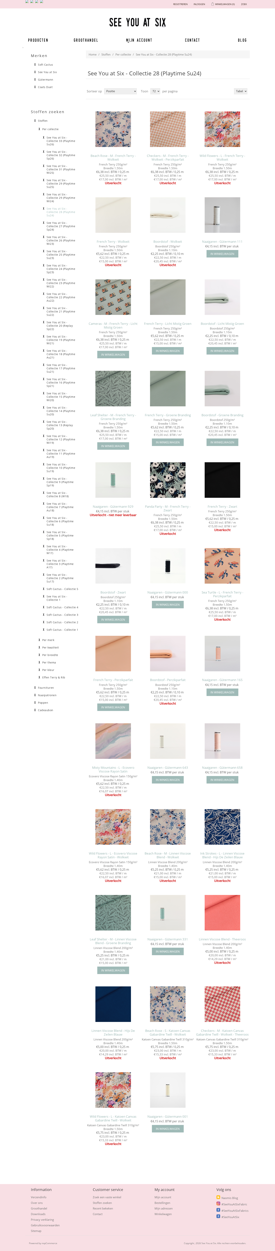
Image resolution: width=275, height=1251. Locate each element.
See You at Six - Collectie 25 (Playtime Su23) (61, 255)
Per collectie (123, 54)
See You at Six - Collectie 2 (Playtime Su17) (60, 578)
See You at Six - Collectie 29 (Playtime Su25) (61, 184)
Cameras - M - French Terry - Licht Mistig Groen (113, 325)
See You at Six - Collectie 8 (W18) (58, 494)
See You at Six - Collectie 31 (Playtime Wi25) (61, 169)
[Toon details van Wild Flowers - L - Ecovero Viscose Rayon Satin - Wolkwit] (113, 827)
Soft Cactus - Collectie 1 (62, 629)
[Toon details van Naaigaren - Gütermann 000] (167, 565)
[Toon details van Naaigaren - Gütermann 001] (167, 1090)
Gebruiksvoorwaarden (45, 1225)
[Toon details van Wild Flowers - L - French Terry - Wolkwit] (222, 129)
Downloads (38, 1214)
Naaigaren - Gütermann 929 (113, 506)
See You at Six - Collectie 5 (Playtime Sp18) (60, 536)
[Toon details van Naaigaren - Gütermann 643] (167, 741)
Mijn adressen (164, 1208)
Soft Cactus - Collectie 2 (62, 622)
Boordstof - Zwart (113, 592)
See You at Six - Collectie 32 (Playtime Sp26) (61, 155)
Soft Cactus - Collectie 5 (62, 589)
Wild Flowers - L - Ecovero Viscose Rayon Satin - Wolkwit (113, 855)
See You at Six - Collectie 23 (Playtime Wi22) (61, 283)
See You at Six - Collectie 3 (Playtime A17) (60, 564)
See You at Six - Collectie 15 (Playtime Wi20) (61, 397)
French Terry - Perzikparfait (113, 680)
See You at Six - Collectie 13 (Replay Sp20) (60, 425)
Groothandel (86, 40)
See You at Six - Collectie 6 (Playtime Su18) (60, 521)
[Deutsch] (42, 3)
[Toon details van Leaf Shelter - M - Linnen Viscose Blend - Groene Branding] (113, 912)
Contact (192, 40)
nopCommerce (49, 1243)
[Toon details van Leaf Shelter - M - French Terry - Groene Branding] (113, 388)
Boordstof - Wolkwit (167, 241)
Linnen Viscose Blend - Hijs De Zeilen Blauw (113, 1033)
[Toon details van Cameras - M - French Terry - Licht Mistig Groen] (113, 297)
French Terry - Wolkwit (113, 241)
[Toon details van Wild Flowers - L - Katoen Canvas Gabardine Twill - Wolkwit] (113, 1090)
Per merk (48, 640)
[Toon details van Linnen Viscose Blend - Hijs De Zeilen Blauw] (113, 1004)
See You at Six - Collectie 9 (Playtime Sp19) (60, 482)
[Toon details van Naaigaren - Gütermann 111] (222, 215)
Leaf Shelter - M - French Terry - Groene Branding (113, 417)
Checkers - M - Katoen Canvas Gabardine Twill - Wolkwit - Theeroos (222, 1033)
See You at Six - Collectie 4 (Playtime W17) (60, 550)
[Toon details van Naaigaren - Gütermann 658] (222, 741)
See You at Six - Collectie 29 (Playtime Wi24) (61, 198)
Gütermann (45, 79)
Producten (37, 40)
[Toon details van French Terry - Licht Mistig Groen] (167, 297)
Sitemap (36, 1231)
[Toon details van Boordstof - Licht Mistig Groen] (222, 297)
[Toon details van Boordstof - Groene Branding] (222, 388)
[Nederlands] (32, 3)
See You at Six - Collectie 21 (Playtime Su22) (61, 311)
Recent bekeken (103, 1208)
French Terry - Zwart (222, 506)
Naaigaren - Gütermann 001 (167, 1116)
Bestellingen (162, 1203)
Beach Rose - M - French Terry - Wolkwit (113, 158)
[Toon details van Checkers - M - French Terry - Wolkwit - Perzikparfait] (167, 129)
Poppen (43, 702)
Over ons (37, 1203)
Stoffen (106, 54)
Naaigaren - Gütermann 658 (222, 767)
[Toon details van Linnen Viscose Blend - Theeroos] (222, 912)
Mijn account (139, 40)
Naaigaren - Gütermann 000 (167, 592)
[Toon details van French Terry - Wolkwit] (113, 215)
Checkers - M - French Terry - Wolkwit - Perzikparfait (168, 158)
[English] (27, 3)
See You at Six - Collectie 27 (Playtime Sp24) (61, 226)
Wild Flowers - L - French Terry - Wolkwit (222, 158)
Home (93, 54)
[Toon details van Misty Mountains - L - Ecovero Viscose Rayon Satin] (113, 741)
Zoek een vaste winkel (107, 1197)
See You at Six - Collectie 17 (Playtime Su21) (61, 368)
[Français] (37, 3)
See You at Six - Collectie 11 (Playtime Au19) (61, 454)
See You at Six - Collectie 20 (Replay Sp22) (60, 326)
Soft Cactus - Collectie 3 (62, 615)
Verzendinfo (38, 1197)
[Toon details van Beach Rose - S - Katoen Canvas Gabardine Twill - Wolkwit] (167, 1004)
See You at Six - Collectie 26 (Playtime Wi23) (61, 240)
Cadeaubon (45, 710)
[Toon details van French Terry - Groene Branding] (167, 388)
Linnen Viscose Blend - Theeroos (222, 939)
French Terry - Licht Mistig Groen (167, 324)
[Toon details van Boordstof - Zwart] (113, 565)
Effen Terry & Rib (53, 677)
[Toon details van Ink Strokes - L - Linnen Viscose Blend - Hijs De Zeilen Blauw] (222, 827)
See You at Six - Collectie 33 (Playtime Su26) (61, 141)
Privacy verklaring (42, 1219)
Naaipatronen (47, 695)
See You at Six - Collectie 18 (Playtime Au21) (61, 354)
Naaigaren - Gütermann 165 (222, 680)
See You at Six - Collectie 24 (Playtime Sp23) (61, 269)
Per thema (49, 662)
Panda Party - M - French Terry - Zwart (167, 508)
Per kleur (48, 670)
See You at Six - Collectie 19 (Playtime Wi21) (61, 340)
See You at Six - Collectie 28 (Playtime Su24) (61, 212)
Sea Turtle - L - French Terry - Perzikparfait (222, 594)
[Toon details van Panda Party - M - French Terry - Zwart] (167, 479)
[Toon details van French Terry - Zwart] (222, 479)
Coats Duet (45, 87)
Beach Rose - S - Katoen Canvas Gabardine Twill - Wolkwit (167, 1033)
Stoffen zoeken (102, 1203)
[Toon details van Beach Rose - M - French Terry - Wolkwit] (113, 129)
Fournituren (46, 687)
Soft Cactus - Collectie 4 (62, 607)
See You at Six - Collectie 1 (57, 598)
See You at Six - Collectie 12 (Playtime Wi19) (61, 439)
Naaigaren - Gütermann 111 (222, 241)
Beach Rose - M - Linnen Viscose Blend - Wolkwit (168, 855)
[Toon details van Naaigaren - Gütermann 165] (222, 653)
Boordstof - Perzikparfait (168, 680)
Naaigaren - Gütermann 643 (167, 767)
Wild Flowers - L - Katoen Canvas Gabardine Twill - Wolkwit (113, 1118)
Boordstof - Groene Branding (222, 415)
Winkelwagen (163, 1214)
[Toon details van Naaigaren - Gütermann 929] (113, 479)
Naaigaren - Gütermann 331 (167, 939)
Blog (242, 40)
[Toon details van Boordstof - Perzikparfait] (167, 653)
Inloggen (199, 4)
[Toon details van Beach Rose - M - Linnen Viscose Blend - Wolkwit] (167, 827)
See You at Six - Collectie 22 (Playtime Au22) (61, 297)
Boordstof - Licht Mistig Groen (222, 324)
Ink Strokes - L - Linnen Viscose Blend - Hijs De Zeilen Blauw (222, 855)
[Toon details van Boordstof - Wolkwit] (167, 215)
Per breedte (50, 655)
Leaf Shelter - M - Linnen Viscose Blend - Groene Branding (113, 941)
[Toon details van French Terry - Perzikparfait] (113, 653)
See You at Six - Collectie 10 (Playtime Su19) (61, 468)
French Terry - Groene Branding (168, 415)
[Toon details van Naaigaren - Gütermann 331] (167, 912)
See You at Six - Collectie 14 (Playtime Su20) (61, 411)
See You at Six (47, 72)
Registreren (180, 4)
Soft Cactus (45, 64)
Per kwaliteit (50, 647)
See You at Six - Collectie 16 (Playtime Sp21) (61, 383)
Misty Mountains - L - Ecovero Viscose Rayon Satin (113, 769)
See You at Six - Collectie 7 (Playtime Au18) (60, 507)
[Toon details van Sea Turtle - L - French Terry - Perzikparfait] (222, 565)
